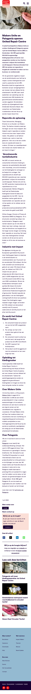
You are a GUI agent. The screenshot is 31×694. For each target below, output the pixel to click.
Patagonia (5, 443)
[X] (10, 537)
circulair (5, 508)
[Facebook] (4, 537)
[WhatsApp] (23, 537)
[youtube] (3, 687)
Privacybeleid (10, 684)
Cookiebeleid (19, 684)
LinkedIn (22, 548)
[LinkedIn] (17, 537)
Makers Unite (6, 395)
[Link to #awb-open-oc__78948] (28, 3)
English (26, 684)
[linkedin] (7, 687)
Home (4, 684)
